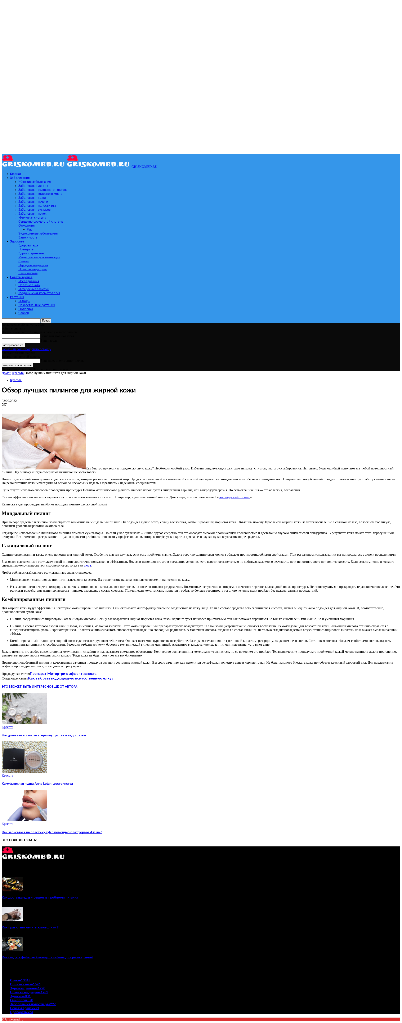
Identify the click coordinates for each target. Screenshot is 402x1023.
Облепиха (25, 309)
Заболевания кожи (32, 197)
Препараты (26, 249)
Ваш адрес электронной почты (62, 360)
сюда (87, 565)
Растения (17, 297)
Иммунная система (32, 217)
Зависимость (27, 237)
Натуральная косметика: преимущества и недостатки (44, 735)
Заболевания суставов (34, 209)
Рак (29, 229)
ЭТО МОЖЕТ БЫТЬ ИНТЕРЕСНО (27, 686)
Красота (18, 373)
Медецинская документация (39, 257)
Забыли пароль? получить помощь (26, 349)
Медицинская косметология (39, 293)
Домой (6, 373)
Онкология (26, 225)
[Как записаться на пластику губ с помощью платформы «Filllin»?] (24, 820)
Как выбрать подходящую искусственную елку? (70, 678)
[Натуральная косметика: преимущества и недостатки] (24, 723)
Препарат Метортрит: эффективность (63, 674)
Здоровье (17, 241)
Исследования (28, 281)
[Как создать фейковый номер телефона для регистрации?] (12, 950)
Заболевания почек (32, 213)
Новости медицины (32, 269)
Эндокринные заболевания (38, 233)
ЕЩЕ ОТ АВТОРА (64, 686)
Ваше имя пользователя (57, 336)
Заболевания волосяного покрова (42, 189)
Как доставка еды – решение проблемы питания (40, 897)
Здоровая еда (28, 245)
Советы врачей (21, 277)
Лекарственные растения (36, 305)
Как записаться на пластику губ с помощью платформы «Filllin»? (52, 832)
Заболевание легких (33, 185)
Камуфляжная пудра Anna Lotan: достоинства (37, 783)
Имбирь (24, 301)
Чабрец (23, 313)
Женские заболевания (34, 181)
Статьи (23, 261)
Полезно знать (29, 285)
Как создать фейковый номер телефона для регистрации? (47, 957)
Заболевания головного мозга (40, 193)
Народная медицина (33, 265)
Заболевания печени (33, 201)
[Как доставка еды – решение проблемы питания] (12, 890)
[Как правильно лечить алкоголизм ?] (12, 920)
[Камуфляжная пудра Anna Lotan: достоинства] (24, 771)
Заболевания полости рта (37, 205)
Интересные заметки (33, 289)
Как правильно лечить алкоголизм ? (30, 927)
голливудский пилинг (234, 497)
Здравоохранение (31, 253)
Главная (16, 174)
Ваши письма (27, 273)
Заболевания (20, 177)
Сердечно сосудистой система (40, 221)
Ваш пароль (48, 340)
